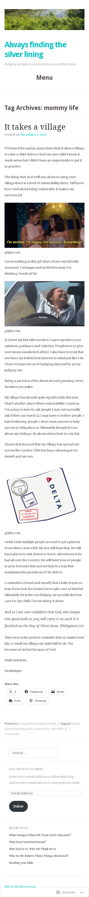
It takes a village (35, 127)
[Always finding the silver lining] (45, 19)
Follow (18, 806)
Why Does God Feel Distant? (27, 842)
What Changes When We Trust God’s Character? (40, 835)
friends (9, 728)
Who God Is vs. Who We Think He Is (32, 849)
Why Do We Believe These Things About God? (39, 855)
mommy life (25, 723)
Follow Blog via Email (26, 769)
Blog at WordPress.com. (20, 886)
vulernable (57, 728)
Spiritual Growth (45, 723)
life (30, 728)
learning (21, 728)
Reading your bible (21, 862)
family (75, 723)
